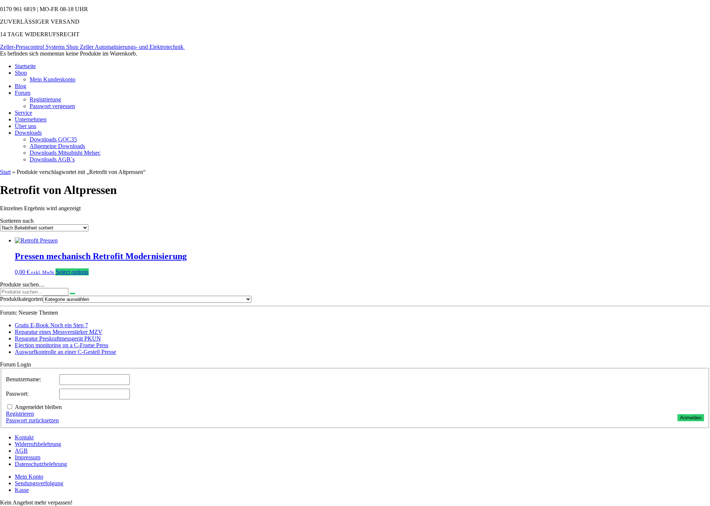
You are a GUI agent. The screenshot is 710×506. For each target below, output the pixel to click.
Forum (22, 93)
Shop (21, 73)
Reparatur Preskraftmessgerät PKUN (58, 338)
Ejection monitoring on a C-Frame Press (61, 345)
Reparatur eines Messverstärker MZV (58, 332)
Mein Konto (29, 476)
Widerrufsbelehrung (38, 444)
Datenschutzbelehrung (41, 464)
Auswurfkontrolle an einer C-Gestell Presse (65, 352)
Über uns (25, 126)
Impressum (27, 457)
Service (23, 113)
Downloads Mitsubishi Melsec (65, 153)
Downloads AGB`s (52, 159)
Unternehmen (31, 119)
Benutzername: (23, 379)
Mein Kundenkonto (52, 79)
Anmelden (690, 417)
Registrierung (45, 99)
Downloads (28, 133)
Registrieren (20, 414)
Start (5, 172)
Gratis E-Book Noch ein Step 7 (51, 325)
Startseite (25, 66)
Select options (72, 272)
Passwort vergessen (52, 106)
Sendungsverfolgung (39, 483)
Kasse (22, 490)
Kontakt (24, 437)
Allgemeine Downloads (57, 146)
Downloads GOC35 (53, 139)
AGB (21, 451)
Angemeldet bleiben (38, 407)
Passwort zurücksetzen (32, 420)
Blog (20, 86)
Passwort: (17, 394)
